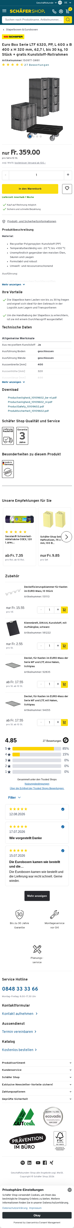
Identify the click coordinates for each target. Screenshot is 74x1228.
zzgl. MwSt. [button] (24, 163)
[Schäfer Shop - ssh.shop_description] (28, 11)
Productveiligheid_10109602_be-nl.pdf (32, 397)
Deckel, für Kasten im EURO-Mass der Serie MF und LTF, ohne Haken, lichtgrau (46, 662)
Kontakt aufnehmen (18, 1014)
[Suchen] (67, 19)
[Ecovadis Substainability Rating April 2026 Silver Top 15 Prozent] (53, 1117)
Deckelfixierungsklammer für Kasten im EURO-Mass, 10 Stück (45, 589)
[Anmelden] (62, 11)
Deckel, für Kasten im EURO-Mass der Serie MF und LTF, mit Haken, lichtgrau (46, 700)
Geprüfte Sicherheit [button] (15, 1099)
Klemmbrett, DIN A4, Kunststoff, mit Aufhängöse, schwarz (45, 625)
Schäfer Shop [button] (11, 1077)
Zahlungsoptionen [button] (13, 1091)
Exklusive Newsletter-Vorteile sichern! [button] (27, 1084)
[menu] (47, 2)
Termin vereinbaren (17, 1032)
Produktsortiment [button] (13, 1063)
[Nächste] (66, 536)
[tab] (30, 136)
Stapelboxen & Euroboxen (22, 29)
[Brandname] (13, 38)
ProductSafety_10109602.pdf (25, 406)
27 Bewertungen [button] (36, 65)
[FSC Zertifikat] (60, 1141)
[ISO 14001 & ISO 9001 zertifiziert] (24, 1117)
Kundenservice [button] (12, 1070)
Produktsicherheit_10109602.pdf (28, 411)
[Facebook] (44, 1163)
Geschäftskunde (45, 3)
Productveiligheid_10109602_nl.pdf (29, 402)
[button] (4, 11)
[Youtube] (38, 1163)
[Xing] (51, 1163)
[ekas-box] (27, 1141)
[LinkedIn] (22, 1163)
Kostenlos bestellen (17, 1050)
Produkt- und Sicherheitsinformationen (31, 221)
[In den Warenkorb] (64, 609)
